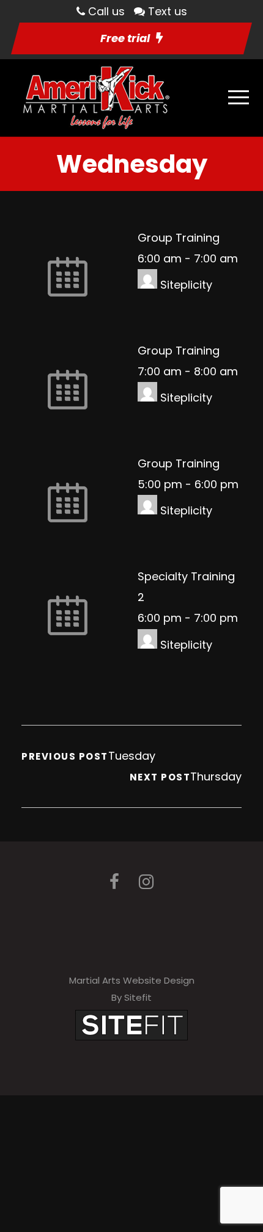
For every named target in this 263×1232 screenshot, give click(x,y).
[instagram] (146, 882)
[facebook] (114, 882)
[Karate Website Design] (131, 1024)
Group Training (179, 237)
